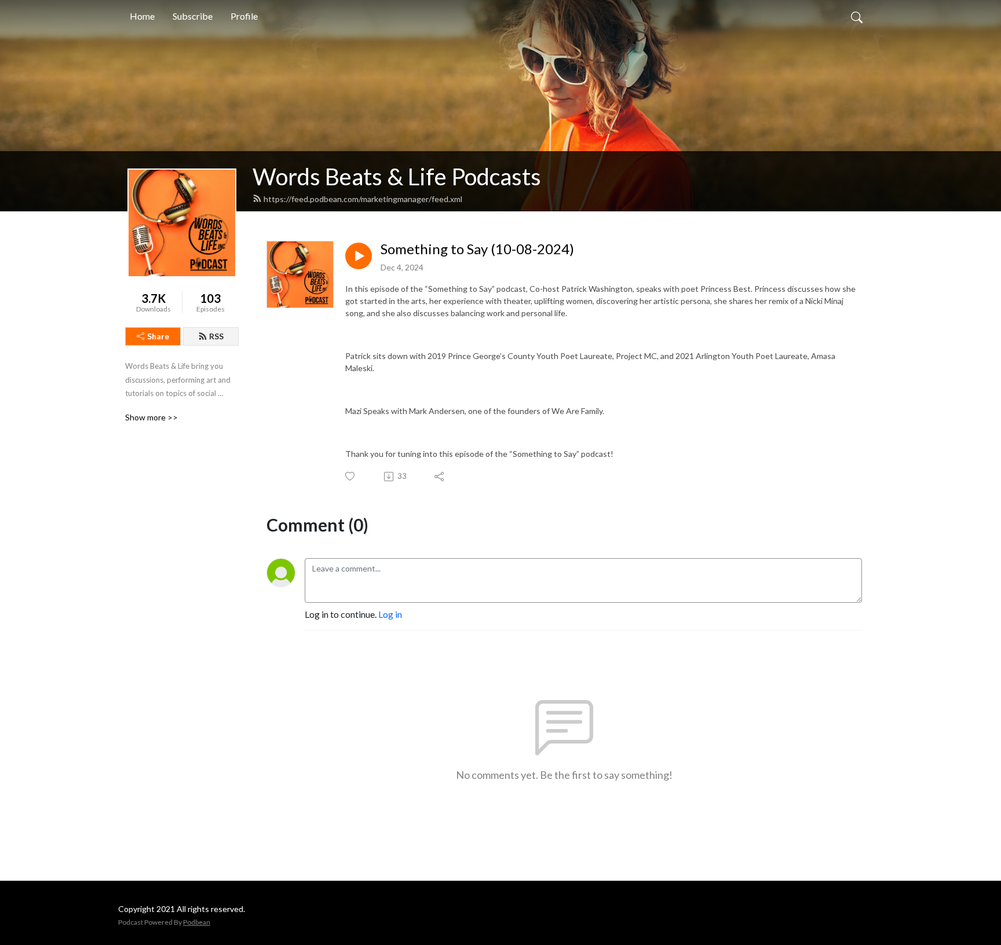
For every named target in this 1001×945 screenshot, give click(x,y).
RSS (216, 336)
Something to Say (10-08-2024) (477, 249)
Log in (390, 614)
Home (142, 15)
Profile (244, 15)
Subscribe (193, 15)
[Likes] (350, 476)
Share (158, 336)
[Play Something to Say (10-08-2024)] (358, 256)
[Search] (856, 16)
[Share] (440, 476)
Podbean (196, 922)
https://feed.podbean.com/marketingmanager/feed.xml (363, 199)
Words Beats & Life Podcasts (397, 177)
